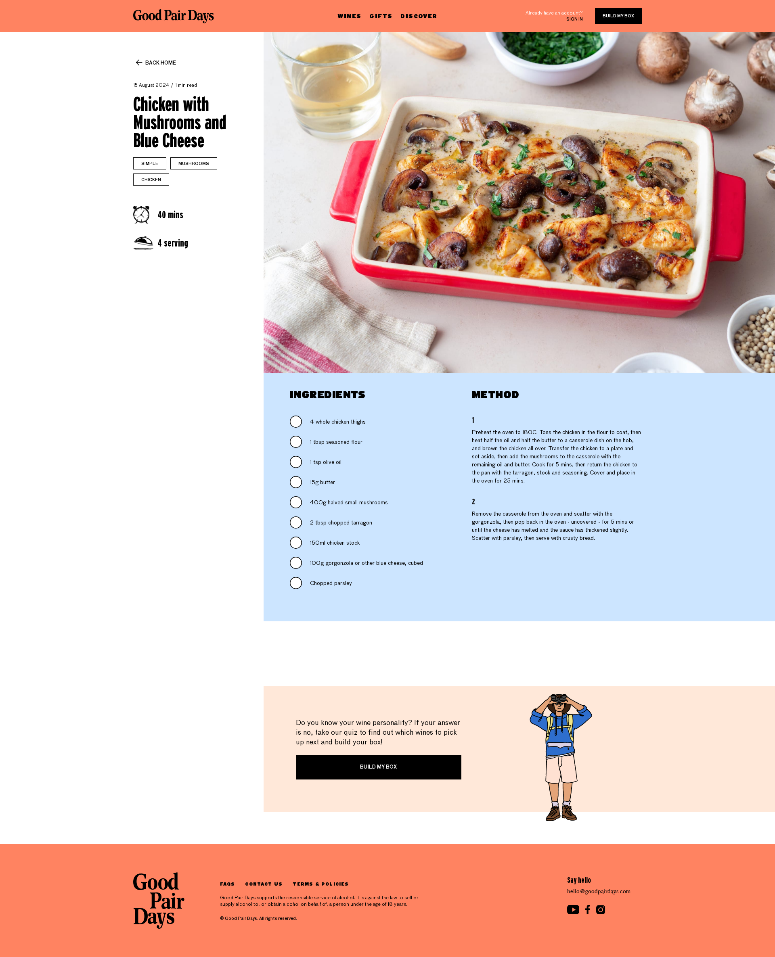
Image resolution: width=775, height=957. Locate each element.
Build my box (618, 16)
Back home (160, 63)
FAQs (227, 883)
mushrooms (193, 164)
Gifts (380, 16)
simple (149, 164)
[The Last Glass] (173, 16)
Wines (349, 16)
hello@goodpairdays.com (599, 891)
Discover (418, 16)
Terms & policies (321, 883)
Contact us (264, 883)
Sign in (574, 19)
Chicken (151, 180)
